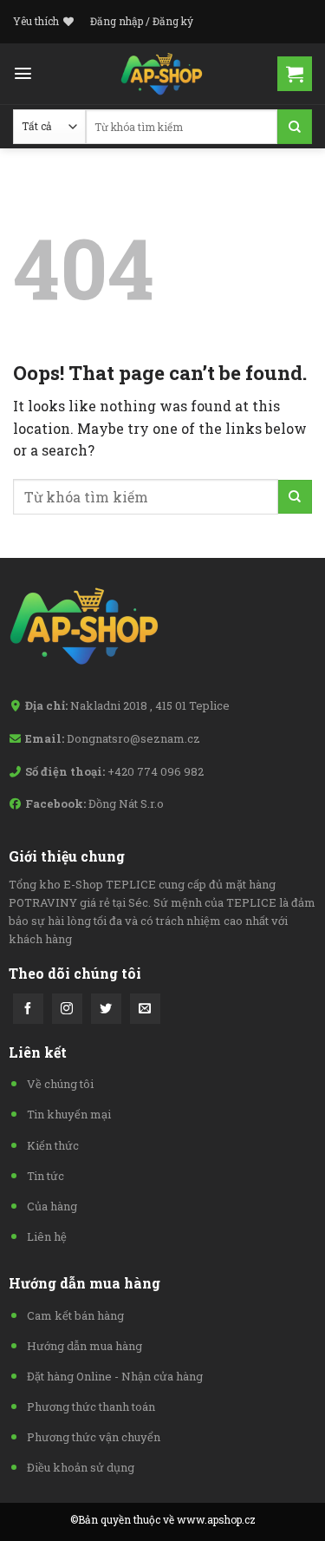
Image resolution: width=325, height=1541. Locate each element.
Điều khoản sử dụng (80, 1467)
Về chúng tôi (60, 1084)
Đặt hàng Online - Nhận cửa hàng (115, 1376)
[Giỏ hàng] (294, 74)
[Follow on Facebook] (28, 1008)
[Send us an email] (145, 1008)
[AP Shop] (163, 73)
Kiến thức (53, 1145)
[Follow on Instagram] (67, 1008)
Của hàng (52, 1206)
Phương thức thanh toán (91, 1406)
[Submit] (294, 126)
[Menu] (23, 73)
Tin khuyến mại (69, 1114)
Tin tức (45, 1176)
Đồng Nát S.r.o (126, 803)
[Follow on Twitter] (106, 1008)
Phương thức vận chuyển (93, 1437)
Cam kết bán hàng (75, 1315)
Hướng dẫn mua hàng (84, 1346)
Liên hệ (47, 1236)
